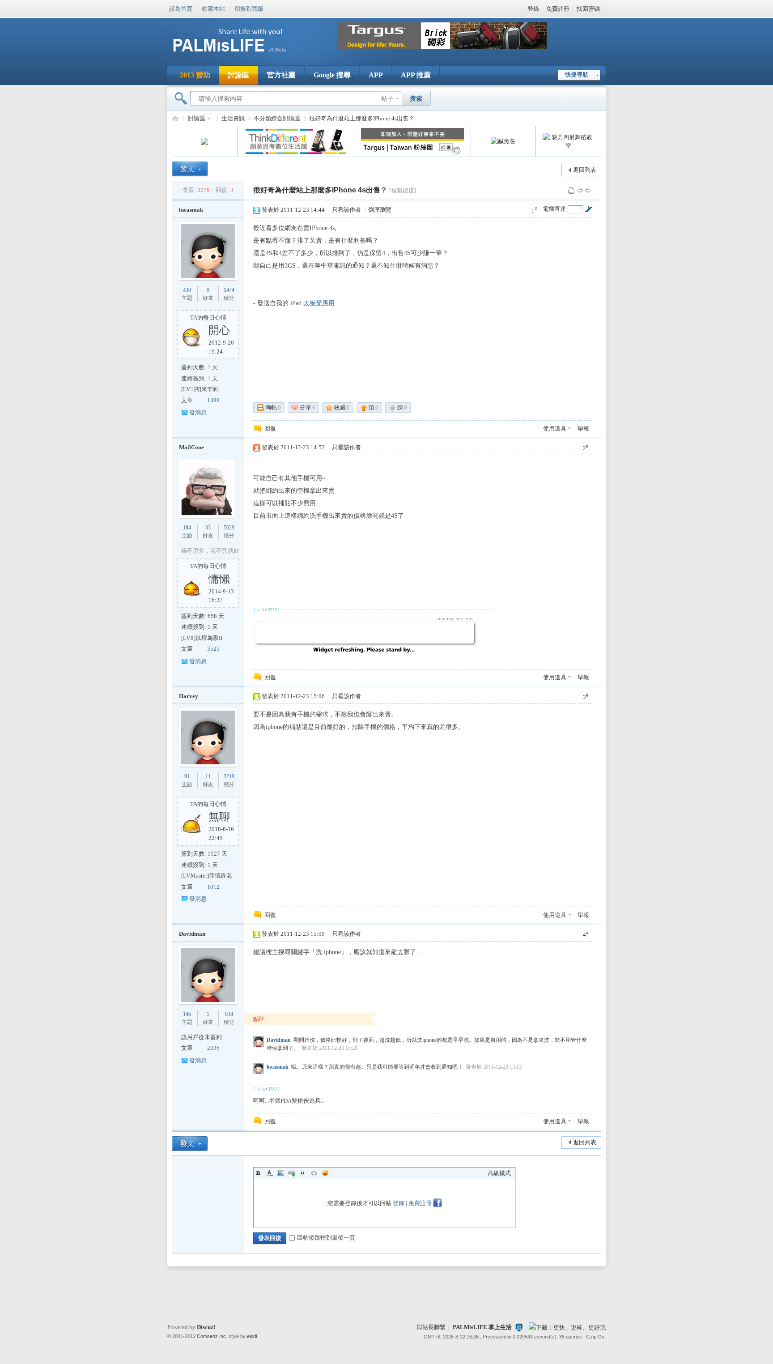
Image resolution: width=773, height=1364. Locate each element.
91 (187, 776)
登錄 (533, 8)
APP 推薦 (416, 75)
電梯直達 (554, 208)
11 (208, 776)
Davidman (192, 933)
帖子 (387, 98)
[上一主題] (579, 190)
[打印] (571, 190)
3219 (229, 776)
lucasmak (191, 209)
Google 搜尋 (332, 75)
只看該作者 (346, 209)
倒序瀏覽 (379, 209)
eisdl (252, 1336)
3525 (213, 648)
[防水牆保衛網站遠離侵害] (518, 1327)
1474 (229, 290)
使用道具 (554, 428)
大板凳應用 (319, 303)
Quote (302, 1172)
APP (376, 75)
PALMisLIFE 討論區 (175, 118)
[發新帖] (190, 169)
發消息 (198, 412)
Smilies (325, 1172)
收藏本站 (213, 8)
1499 (213, 400)
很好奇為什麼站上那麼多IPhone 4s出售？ (361, 118)
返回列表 (584, 169)
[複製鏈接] (402, 190)
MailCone (191, 447)
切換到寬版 (248, 8)
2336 (213, 1047)
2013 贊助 (195, 75)
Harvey (188, 696)
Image (280, 1172)
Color (269, 1172)
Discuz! (206, 1327)
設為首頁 (180, 8)
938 (229, 1014)
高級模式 (499, 1173)
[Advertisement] (565, 513)
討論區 (238, 75)
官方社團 (281, 75)
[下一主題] (588, 190)
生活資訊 (233, 118)
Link (291, 1172)
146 (187, 1014)
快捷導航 (576, 74)
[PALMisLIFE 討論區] (238, 55)
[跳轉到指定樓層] (588, 209)
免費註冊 (557, 8)
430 (187, 290)
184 (187, 527)
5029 (229, 527)
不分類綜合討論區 (277, 118)
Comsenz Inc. (212, 1336)
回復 (270, 428)
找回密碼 (588, 8)
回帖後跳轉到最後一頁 (326, 1237)
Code (314, 1172)
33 (208, 527)
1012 (213, 886)
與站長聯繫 (431, 1327)
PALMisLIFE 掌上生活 (482, 1327)
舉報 (583, 428)
